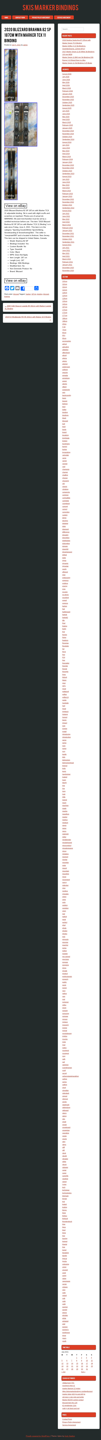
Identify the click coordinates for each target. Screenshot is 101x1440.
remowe (65, 1016)
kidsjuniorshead (68, 763)
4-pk (63, 327)
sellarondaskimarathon (70, 1076)
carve (64, 458)
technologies (67, 1193)
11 (92, 1361)
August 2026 (66, 74)
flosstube (65, 646)
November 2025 (68, 100)
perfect (64, 922)
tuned (64, 1250)
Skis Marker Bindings (50, 7)
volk (63, 1298)
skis (63, 1119)
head (64, 709)
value (64, 1278)
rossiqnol (65, 1053)
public (64, 982)
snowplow (66, 1130)
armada (65, 375)
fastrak (64, 615)
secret (64, 1073)
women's (65, 1330)
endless (65, 583)
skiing (64, 1116)
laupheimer (66, 774)
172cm (64, 313)
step (63, 1142)
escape (65, 592)
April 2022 (66, 222)
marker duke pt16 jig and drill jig (73, 1394)
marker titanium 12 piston (71, 1388)
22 (77, 1366)
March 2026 (66, 88)
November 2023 (68, 168)
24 (87, 1366)
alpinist (64, 364)
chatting (65, 475)
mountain (65, 871)
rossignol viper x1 (68, 1386)
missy (64, 851)
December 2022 (68, 199)
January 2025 (67, 128)
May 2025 (65, 117)
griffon (64, 694)
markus (65, 820)
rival (63, 1045)
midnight (65, 834)
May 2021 (65, 253)
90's (63, 335)
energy (64, 586)
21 (72, 1366)
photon (64, 931)
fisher (64, 637)
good (64, 689)
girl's (64, 686)
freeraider (65, 663)
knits (64, 768)
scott (64, 1070)
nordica (65, 891)
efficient (65, 572)
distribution (66, 541)
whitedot (65, 1321)
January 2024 (67, 162)
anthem (65, 370)
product (65, 974)
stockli (64, 1156)
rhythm (64, 1036)
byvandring (66, 452)
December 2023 (68, 165)
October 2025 (67, 102)
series (64, 1082)
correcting (65, 512)
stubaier (65, 1167)
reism (64, 1008)
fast (63, 609)
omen (64, 897)
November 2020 (68, 271)
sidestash (65, 1093)
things (64, 1210)
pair (63, 914)
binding (39, 294)
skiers (64, 1113)
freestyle (65, 672)
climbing (65, 489)
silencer (65, 1099)
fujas (64, 674)
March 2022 (66, 225)
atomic (64, 384)
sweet (64, 1182)
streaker (65, 1159)
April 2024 (66, 154)
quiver (64, 988)
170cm (64, 310)
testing (64, 1207)
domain (65, 546)
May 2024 (65, 151)
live (63, 788)
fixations (65, 640)
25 (92, 1366)
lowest (64, 800)
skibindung (66, 1107)
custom (64, 515)
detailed (65, 523)
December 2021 (68, 233)
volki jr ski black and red (70, 1408)
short (64, 1088)
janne (64, 740)
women (65, 1327)
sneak (64, 1125)
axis (63, 392)
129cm (64, 298)
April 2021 (66, 256)
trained (64, 1241)
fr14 (63, 657)
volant (64, 1295)
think (64, 1213)
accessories (66, 341)
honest (64, 717)
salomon (65, 1065)
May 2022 (65, 219)
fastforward (66, 612)
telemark (65, 1196)
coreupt (65, 506)
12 (62, 1363)
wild (63, 1324)
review (64, 1028)
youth (64, 1341)
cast (63, 467)
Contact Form (20, 17)
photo (64, 928)
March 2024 (66, 157)
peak (64, 919)
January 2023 (67, 196)
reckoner (65, 1002)
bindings (65, 415)
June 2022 (66, 216)
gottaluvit (65, 691)
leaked (64, 777)
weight (64, 1310)
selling (64, 1079)
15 (77, 1363)
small (64, 1122)
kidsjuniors (66, 760)
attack (64, 387)
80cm (64, 333)
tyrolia (64, 1261)
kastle (64, 754)
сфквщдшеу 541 (68, 1383)
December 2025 (68, 97)
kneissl (64, 766)
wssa (64, 1335)
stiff (63, 1147)
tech (63, 1187)
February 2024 (67, 159)
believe (65, 404)
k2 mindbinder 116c (69, 1405)
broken (64, 441)
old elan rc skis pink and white (73, 1397)
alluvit (64, 355)
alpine (64, 361)
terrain (64, 1199)
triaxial (64, 1244)
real (63, 999)
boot (63, 427)
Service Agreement (64, 17)
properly (65, 979)
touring (64, 1238)
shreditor (65, 1090)
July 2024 (65, 145)
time (63, 1224)
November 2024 (68, 134)
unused (65, 1270)
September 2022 (68, 208)
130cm (64, 301)
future (64, 680)
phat (63, 925)
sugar (64, 1170)
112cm (64, 290)
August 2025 (66, 108)
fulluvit (64, 677)
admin (25, 45)
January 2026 (67, 94)
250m (64, 324)
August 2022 (66, 211)
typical (64, 1259)
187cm (33, 294)
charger (65, 472)
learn (64, 780)
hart (63, 706)
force (64, 652)
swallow (65, 1179)
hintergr (65, 714)
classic (64, 486)
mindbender (66, 840)
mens (64, 831)
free (63, 660)
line (63, 786)
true (63, 1247)
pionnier (65, 942)
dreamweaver (67, 552)
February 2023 (67, 194)
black (64, 418)
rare (63, 996)
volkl (64, 1304)
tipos (64, 1227)
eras (63, 589)
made (64, 808)
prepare (65, 962)
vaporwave (66, 1281)
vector (64, 1284)
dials (64, 526)
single (64, 1102)
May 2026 (65, 82)
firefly (64, 629)
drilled (64, 555)
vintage (65, 1287)
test (63, 1202)
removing (65, 1014)
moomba (65, 862)
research (65, 1025)
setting (64, 1085)
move (64, 877)
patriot (64, 917)
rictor (64, 1042)
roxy (63, 1056)
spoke (64, 1136)
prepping (65, 965)
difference (65, 532)
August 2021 (66, 245)
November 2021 (68, 236)
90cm (64, 338)
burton (64, 449)
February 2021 (67, 262)
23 (82, 1366)
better (64, 410)
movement (66, 880)
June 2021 (66, 250)
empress (65, 580)
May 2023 (65, 185)
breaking (65, 435)
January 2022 (67, 231)
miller (64, 837)
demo (64, 518)
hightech (65, 712)
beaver (64, 401)
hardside (65, 703)
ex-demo (65, 595)
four (63, 655)
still (63, 1150)
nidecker (65, 885)
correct (64, 509)
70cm (64, 330)
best (63, 407)
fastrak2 (65, 617)
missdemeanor (67, 848)
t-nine (64, 1184)
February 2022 (67, 228)
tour (63, 1236)
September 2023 (68, 174)
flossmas (65, 643)
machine (65, 805)
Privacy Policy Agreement (41, 17)
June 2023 (66, 182)
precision (65, 959)
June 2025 (66, 114)
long (63, 791)
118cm (64, 293)
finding (64, 626)
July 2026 (65, 77)
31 (87, 1369)
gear (64, 683)
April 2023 (66, 188)
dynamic (65, 563)
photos (64, 934)
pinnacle (65, 939)
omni (64, 900)
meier (64, 828)
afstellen (65, 350)
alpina (64, 358)
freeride (65, 666)
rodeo (64, 1048)
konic (64, 771)
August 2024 (66, 142)
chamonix (65, 469)
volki (64, 1301)
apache (65, 372)
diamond (65, 529)
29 (77, 1369)
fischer (64, 635)
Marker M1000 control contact (73, 1400)
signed (64, 1096)
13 (67, 1363)
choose (65, 478)
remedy (65, 1011)
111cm (64, 287)
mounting (65, 874)
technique (65, 1190)
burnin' (64, 447)
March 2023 (66, 191)
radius (64, 993)
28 (72, 1369)
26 (62, 1369)
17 (87, 1363)
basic (64, 398)
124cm (64, 296)
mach (64, 803)
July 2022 (65, 214)
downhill (65, 549)
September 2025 (68, 105)
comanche (66, 492)
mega (64, 825)
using (64, 1276)
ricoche (65, 1039)
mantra (64, 811)
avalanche (66, 390)
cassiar (64, 464)
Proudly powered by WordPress (38, 1436)
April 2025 (66, 119)
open (64, 911)
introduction (66, 737)
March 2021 (66, 259)
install (64, 731)
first (63, 632)
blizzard (16, 294)
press (64, 968)
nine (63, 888)
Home (6, 17)
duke (64, 558)
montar (64, 860)
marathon (65, 814)
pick (63, 937)
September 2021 (68, 242)
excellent (65, 598)
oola (63, 902)
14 (72, 1363)
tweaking (65, 1253)
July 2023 (65, 179)
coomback (66, 503)
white (64, 1318)
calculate (65, 455)
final (63, 623)
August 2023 (66, 176)
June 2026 (66, 80)
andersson (66, 367)
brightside (65, 438)
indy (63, 726)
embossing (66, 578)
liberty (64, 783)
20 (67, 1366)
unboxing (65, 1264)
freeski (64, 669)
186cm (64, 318)
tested (64, 1204)
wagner (65, 1307)
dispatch (65, 535)
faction (64, 606)
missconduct (66, 845)
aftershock (66, 353)
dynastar (65, 566)
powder (65, 954)
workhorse (66, 1333)
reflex (64, 1005)
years (64, 1338)
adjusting (65, 347)
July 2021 (65, 248)
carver (64, 461)
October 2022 (67, 205)
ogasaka (65, 894)
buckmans (66, 444)
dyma (64, 560)
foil (63, 649)
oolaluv (65, 905)
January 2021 (67, 265)
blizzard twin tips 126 (69, 1403)
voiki (64, 1293)
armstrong (66, 378)
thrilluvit (65, 1219)
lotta (63, 797)
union (64, 1267)
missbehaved (67, 843)
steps (64, 1145)
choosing (65, 481)
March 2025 (66, 122)
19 (62, 1366)
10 (87, 1361)
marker (64, 817)
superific (65, 1176)
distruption (66, 543)
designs (65, 521)
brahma (7, 296)
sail (63, 1062)
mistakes (65, 854)
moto (64, 865)
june (63, 746)
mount (64, 868)
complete (65, 501)
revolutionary (67, 1033)
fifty (63, 620)
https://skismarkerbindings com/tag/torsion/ (77, 1391)
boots (64, 429)
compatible (66, 498)
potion (64, 951)
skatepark (65, 1105)
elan (63, 575)
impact (64, 723)
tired (63, 1230)
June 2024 (66, 148)
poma (64, 948)
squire (64, 1139)
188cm (64, 321)
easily (64, 569)
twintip (64, 1256)
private (64, 971)
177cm (64, 315)
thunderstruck (67, 1221)
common (65, 495)
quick (64, 985)
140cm (64, 304)
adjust (64, 344)
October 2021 (67, 239)
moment (65, 857)
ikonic (64, 720)
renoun (64, 1019)
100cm (64, 281)
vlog (63, 1290)
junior (64, 748)
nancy (64, 882)
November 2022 (68, 202)
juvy (63, 751)
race (63, 991)
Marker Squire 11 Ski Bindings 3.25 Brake (77, 63)
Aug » (83, 1372)
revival (64, 1031)
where (64, 1313)
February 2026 (67, 91)
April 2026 (66, 85)
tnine (64, 1233)
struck (64, 1164)
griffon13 (65, 697)
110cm (64, 284)
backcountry (66, 395)
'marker (28, 294)
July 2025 (65, 111)
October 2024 (67, 137)
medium (65, 823)
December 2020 (68, 268)
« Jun (63, 1372)
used (64, 1273)
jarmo (64, 743)
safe (63, 1059)
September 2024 (68, 139)
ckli (63, 484)
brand (64, 432)
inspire (64, 729)
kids (63, 757)
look (63, 794)
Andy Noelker (70, 1436)
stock (64, 1153)
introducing (66, 734)
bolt (63, 424)
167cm (64, 307)
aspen (64, 381)
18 (92, 1363)
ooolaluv (65, 908)
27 (67, 1369)
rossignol (65, 1050)
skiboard (65, 1110)
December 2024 (68, 131)
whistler (65, 1315)
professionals (67, 976)
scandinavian (67, 1068)
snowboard (66, 1127)
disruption (65, 538)
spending (65, 1133)
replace (65, 1022)
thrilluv (64, 1216)
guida (64, 700)
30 (82, 1369)
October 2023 (67, 171)
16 (82, 1363)
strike (64, 1162)
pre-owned (66, 957)
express (65, 603)
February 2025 (67, 125)
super (64, 1173)
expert (64, 600)
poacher (65, 945)
